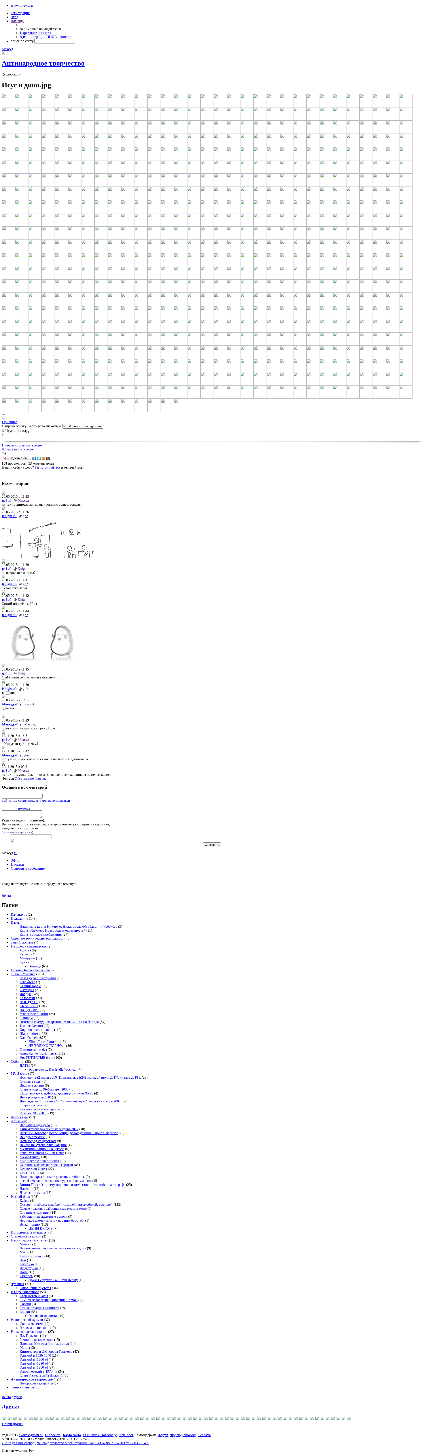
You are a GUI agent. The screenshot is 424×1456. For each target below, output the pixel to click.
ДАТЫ (25, 1065)
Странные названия (34, 1212)
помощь (24, 808)
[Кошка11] (269, 1419)
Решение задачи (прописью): (23, 820)
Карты (16, 922)
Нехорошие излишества (29, 946)
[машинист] (291, 1419)
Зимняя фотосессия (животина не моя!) (49, 1300)
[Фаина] (333, 1419)
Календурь (19, 914)
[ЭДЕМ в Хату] (344, 1419)
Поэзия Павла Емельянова (31, 970)
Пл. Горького (29, 1335)
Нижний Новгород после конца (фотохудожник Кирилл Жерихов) (69, 1133)
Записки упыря (22, 1387)
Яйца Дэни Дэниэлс (43, 1041)
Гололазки (27, 998)
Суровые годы (31, 1081)
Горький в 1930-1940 (35, 1355)
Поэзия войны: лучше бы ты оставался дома (53, 1248)
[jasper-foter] (89, 1419)
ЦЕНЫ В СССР (40, 1228)
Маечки (25, 1244)
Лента (6, 896)
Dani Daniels (29, 1038)
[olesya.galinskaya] (148, 1419)
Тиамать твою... (32, 1256)
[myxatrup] (132, 1419)
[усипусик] (328, 1419)
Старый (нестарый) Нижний (41, 1375)
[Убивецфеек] (322, 1419)
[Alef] (15, 1419)
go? (25, 516)
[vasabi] (195, 1419)
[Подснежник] (312, 1419)
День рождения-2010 (35, 1097)
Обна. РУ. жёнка (23, 974)
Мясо (24, 1252)
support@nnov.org (183, 1435)
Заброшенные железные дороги (43, 1216)
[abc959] (10, 1419)
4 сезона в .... (29, 1173)
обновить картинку (17, 832)
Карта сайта (72, 1435)
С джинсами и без (33, 1049)
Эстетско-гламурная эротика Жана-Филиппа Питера (59, 1022)
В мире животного (25, 1292)
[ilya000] (79, 1419)
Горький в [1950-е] (34, 1367)
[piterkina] (158, 1419)
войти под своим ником (20, 800)
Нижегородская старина (29, 1332)
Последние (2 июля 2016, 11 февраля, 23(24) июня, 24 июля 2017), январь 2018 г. (80, 1077)
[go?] (63, 1419)
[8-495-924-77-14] (4, 1419)
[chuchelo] (36, 1419)
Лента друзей (12, 1397)
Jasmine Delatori (31, 1026)
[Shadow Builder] (174, 1419)
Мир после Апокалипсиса (39, 1161)
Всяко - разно (30, 1224)
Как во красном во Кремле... (41, 1109)
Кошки (25, 1312)
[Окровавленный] (307, 1419)
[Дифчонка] (248, 1419)
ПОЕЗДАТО (29, 1002)
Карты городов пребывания (41, 934)
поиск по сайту (22, 41)
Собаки (25, 1304)
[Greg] (73, 1419)
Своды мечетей (31, 1324)
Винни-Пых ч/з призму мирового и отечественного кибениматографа (72, 1185)
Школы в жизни (32, 1085)
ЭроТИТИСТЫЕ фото (36, 1057)
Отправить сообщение (28, 868)
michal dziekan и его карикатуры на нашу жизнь (55, 1181)
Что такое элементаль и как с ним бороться (52, 1220)
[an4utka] (20, 1419)
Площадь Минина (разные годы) (44, 1343)
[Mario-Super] (105, 1419)
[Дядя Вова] (254, 1419)
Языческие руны (32, 1192)
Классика (27, 1264)
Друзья (10, 1406)
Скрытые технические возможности (38, 938)
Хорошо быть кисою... (36, 1030)
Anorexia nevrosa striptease (39, 1053)
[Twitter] (39, 458)
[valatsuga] (190, 1419)
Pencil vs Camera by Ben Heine (42, 1153)
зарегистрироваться (55, 800)
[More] (126, 1419)
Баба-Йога (27, 982)
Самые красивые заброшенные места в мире (53, 1208)
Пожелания (19, 918)
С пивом (26, 1018)
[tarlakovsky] (185, 1419)
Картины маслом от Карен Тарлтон (46, 1165)
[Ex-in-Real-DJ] (52, 1419)
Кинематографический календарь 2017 (49, 1129)
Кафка (24, 1200)
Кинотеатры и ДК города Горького (46, 1351)
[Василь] (222, 1419)
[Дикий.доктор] (243, 1419)
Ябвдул (25, 994)
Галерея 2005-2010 (33, 1113)
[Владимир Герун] (227, 1419)
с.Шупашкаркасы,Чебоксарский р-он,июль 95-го (56, 1093)
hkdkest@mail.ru (31, 1435)
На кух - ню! (29, 1010)
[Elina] (47, 1419)
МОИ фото (19, 1073)
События (17, 1061)
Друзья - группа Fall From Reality (53, 1280)
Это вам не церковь (34, 1328)
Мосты (25, 1347)
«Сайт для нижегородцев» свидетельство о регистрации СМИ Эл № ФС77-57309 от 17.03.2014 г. (75, 1443)
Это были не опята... (43, 1316)
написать (44, 33)
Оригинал (9, 422)
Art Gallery (19, 1121)
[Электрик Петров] (349, 1419)
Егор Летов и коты (34, 1296)
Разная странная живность (39, 1308)
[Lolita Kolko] (100, 1419)
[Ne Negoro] (142, 1419)
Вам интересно (30, 445)
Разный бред (20, 1196)
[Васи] (216, 1419)
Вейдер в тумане (32, 1137)
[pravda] (163, 1419)
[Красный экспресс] (275, 1419)
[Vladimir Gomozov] (201, 1419)
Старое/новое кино (25, 1236)
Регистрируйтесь (47, 467)
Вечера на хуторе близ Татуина (43, 1145)
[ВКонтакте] (34, 458)
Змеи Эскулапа (22, 942)
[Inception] (84, 1419)
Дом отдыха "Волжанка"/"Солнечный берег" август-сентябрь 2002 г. (71, 1101)
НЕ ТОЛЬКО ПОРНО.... (46, 1045)
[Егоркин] (259, 1419)
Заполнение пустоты (35, 1288)
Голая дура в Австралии (38, 978)
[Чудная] (338, 1419)
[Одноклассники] (43, 458)
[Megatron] (121, 1419)
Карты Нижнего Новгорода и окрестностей (52, 930)
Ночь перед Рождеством (38, 1141)
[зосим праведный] (264, 1419)
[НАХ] (301, 1419)
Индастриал (29, 1268)
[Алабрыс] (206, 1419)
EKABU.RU (29, 1006)
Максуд (7, 49)
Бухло (24, 962)
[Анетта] (211, 1419)
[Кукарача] (285, 1419)
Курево (25, 954)
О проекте (53, 1435)
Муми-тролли (30, 1157)
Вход (14, 17)
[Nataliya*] (137, 1419)
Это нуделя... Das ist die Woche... (52, 1069)
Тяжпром (26, 1276)
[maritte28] (110, 1419)
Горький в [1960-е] (34, 1359)
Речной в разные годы (36, 1339)
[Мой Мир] (48, 458)
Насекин (26, 1188)
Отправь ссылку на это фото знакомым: (32, 426)
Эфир (15, 860)
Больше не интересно (18, 449)
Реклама (204, 1435)
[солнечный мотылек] (317, 1419)
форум (163, 1435)
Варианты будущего (35, 1125)
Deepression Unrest (33, 1169)
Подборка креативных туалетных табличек (52, 1177)
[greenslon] (68, 1419)
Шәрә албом (29, 1034)
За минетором (30, 986)
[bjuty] (31, 1419)
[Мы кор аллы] (296, 1419)
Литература (19, 1117)
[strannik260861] (179, 1419)
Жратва (25, 950)
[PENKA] (153, 1419)
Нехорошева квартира (36, 1383)
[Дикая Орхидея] (238, 1419)
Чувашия (17, 1284)
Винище (34, 966)
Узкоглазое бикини (34, 1014)
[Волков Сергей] (232, 1419)
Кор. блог (126, 1435)
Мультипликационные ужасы (42, 1149)
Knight (22, 569)
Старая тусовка (31, 1105)
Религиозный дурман (27, 1320)
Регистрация (20, 13)
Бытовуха (27, 990)
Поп (23, 1260)
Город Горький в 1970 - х (38, 1371)
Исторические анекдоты (29, 1232)
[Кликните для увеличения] (3, 53)
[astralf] (26, 1419)
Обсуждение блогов (30, 778)
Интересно (10, 445)
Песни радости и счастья (29, 1240)
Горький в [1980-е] (34, 1363)
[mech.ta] (116, 1419)
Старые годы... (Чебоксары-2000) (45, 1089)
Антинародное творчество (43, 63)
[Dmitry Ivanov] (42, 1419)
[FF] (57, 1419)
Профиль (18, 864)
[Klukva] (95, 1419)
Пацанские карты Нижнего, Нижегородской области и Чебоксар (68, 926)
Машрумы (27, 958)
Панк (24, 1272)
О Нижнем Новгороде (100, 1435)
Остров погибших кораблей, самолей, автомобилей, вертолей (66, 1204)
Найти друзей (12, 1424)
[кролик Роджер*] (280, 1419)
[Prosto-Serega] (169, 1419)
